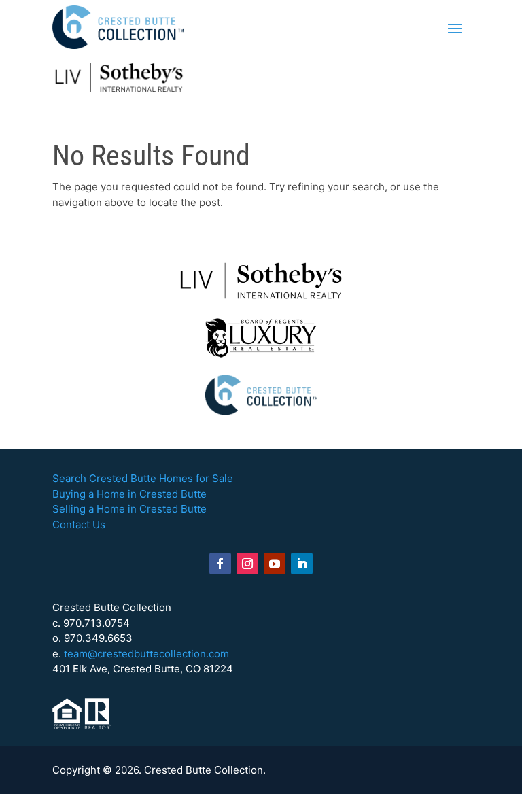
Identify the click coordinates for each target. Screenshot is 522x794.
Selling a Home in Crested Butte (129, 508)
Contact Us (78, 524)
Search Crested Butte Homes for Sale (142, 478)
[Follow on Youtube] (274, 563)
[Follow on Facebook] (220, 563)
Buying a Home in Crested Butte (129, 493)
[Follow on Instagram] (247, 563)
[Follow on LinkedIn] (302, 563)
